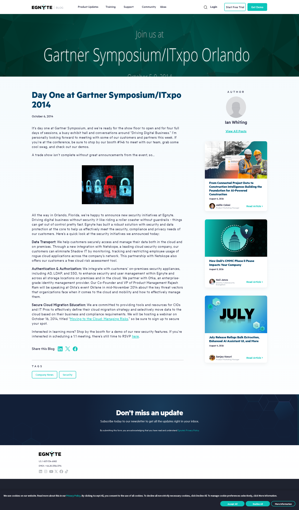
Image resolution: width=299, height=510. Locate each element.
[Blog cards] (236, 176)
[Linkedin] (60, 348)
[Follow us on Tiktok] (66, 471)
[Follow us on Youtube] (51, 471)
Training (111, 6)
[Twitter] (67, 348)
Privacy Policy (73, 495)
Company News (44, 374)
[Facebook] (75, 348)
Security (67, 374)
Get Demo (257, 7)
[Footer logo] (50, 453)
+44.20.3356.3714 (53, 465)
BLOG (60, 7)
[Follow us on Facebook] (61, 471)
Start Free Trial (235, 7)
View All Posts (236, 131)
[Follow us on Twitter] (56, 471)
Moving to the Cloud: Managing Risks (99, 318)
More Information (283, 504)
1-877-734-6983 (49, 461)
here (135, 336)
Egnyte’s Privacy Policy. (188, 430)
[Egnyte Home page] (42, 7)
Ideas (163, 6)
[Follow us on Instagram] (45, 471)
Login (213, 7)
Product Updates (88, 6)
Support (129, 6)
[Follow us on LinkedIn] (40, 471)
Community (149, 6)
